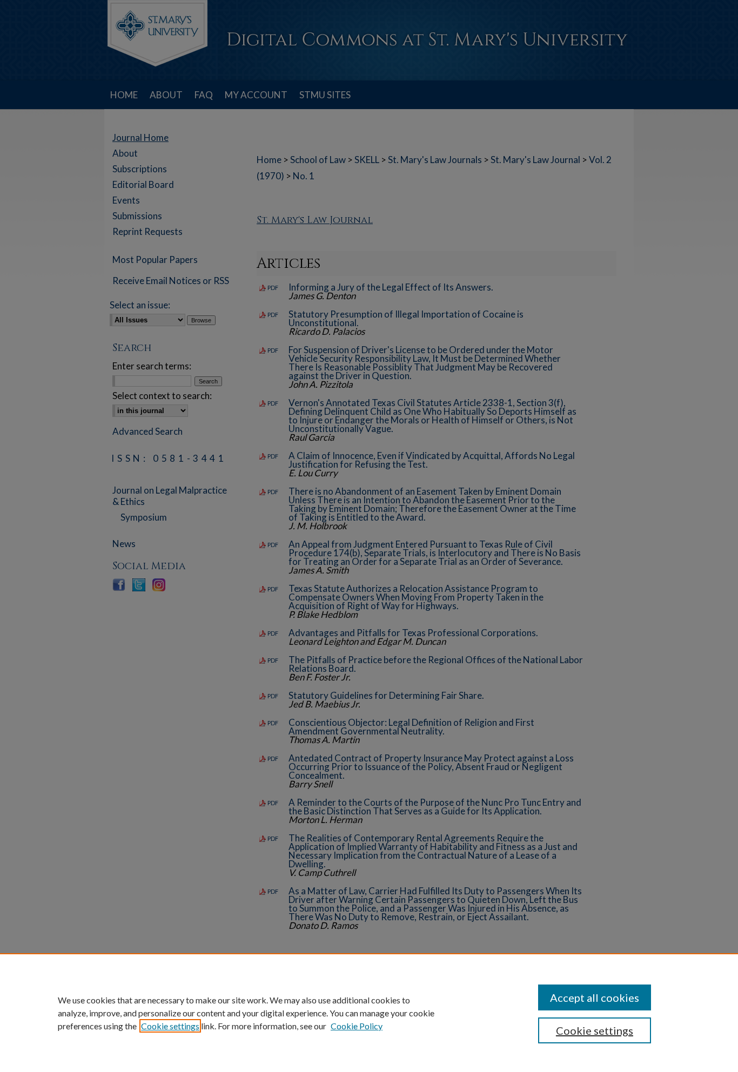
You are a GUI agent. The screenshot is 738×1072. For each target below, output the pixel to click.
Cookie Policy (357, 1026)
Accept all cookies (594, 997)
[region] (369, 1012)
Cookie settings (170, 1026)
